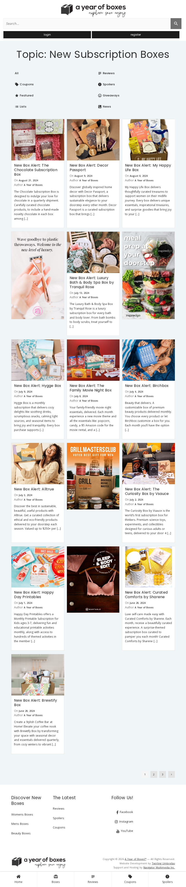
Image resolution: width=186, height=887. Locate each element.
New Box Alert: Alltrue (34, 489)
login (47, 35)
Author (18, 185)
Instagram (125, 821)
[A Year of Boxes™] (93, 10)
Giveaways (108, 95)
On (16, 180)
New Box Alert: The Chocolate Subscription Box (35, 170)
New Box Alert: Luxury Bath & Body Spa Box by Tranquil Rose (92, 282)
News (104, 106)
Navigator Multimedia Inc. (159, 867)
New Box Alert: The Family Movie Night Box (91, 388)
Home (18, 882)
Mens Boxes (20, 824)
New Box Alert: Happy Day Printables (34, 595)
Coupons (130, 879)
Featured (24, 95)
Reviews (93, 879)
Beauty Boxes (21, 833)
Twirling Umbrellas (163, 863)
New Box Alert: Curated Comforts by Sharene (146, 595)
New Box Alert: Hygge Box (37, 385)
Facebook (126, 812)
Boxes (56, 879)
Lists (20, 106)
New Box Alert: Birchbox (147, 385)
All (17, 73)
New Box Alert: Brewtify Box (35, 703)
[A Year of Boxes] (38, 862)
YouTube (126, 831)
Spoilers (167, 879)
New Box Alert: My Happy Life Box (148, 167)
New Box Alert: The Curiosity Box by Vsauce (147, 491)
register (136, 35)
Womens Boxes (22, 814)
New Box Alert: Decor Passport (89, 167)
